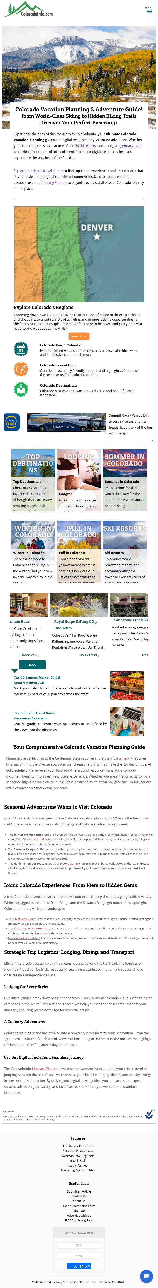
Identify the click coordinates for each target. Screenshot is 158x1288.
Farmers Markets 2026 (29, 683)
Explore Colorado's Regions (43, 307)
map (125, 758)
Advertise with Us (79, 1216)
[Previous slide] (7, 77)
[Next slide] (151, 77)
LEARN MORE (28, 655)
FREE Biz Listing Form (79, 1220)
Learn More (78, 336)
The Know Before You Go (30, 718)
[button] (149, 7)
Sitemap (79, 1211)
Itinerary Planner (54, 182)
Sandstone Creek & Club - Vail (79, 620)
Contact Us (79, 1196)
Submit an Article (79, 1191)
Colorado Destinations (78, 1151)
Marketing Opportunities (78, 1170)
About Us (79, 1201)
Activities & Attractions (78, 1146)
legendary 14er (129, 145)
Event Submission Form (79, 1206)
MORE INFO (89, 655)
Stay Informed (78, 1166)
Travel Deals (78, 1161)
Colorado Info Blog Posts (78, 1156)
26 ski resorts (85, 145)
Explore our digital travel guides (38, 170)
